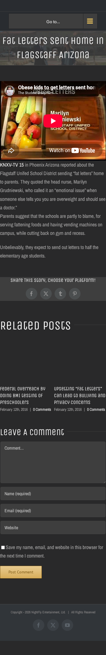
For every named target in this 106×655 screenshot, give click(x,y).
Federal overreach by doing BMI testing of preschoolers (22, 395)
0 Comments (42, 409)
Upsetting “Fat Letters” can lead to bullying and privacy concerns (79, 395)
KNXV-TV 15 (12, 164)
